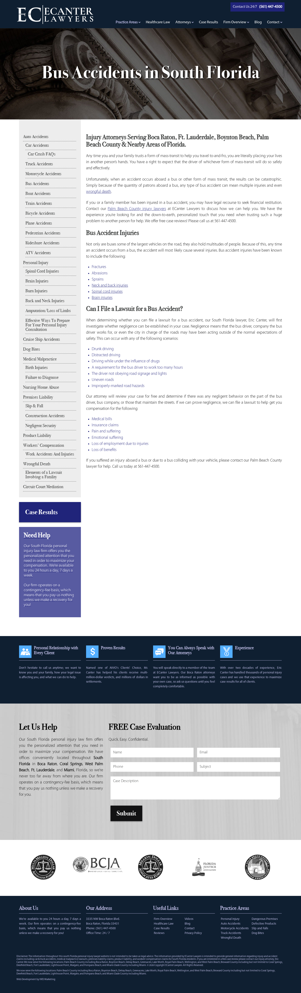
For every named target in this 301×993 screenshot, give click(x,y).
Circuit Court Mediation (43, 486)
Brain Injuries (36, 281)
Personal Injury (35, 262)
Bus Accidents (37, 183)
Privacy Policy (193, 933)
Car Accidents (37, 145)
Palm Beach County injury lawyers (137, 209)
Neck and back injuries (110, 286)
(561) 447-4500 (106, 928)
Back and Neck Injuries (44, 300)
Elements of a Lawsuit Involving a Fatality (43, 474)
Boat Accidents (38, 193)
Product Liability (37, 435)
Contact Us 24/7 (245, 7)
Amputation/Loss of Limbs (48, 310)
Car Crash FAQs (41, 154)
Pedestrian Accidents (42, 233)
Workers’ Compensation (43, 445)
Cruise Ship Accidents (41, 339)
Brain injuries (102, 298)
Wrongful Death (36, 464)
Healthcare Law (158, 22)
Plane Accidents (38, 223)
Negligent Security (40, 425)
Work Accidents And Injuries (49, 454)
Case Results (208, 22)
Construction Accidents (45, 415)
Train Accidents (38, 203)
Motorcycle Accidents (43, 173)
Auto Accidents (35, 136)
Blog (258, 22)
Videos (189, 919)
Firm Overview (234, 22)
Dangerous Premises (265, 919)
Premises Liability (38, 397)
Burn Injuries (36, 290)
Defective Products (264, 923)
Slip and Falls (260, 928)
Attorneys (183, 22)
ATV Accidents (38, 252)
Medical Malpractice (40, 359)
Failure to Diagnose (42, 377)
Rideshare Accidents (42, 242)
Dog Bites (31, 349)
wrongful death (98, 192)
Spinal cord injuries (107, 292)
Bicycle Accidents (40, 213)
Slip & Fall (34, 405)
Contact (273, 22)
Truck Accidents (39, 163)
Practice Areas (127, 22)
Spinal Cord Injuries (42, 271)
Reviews (159, 933)
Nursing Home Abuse (41, 387)
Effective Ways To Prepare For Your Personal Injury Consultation (47, 325)
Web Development (26, 979)
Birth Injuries (36, 367)
